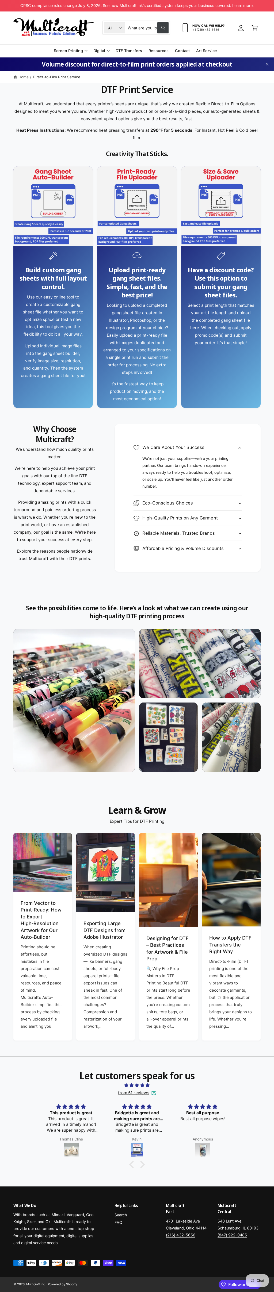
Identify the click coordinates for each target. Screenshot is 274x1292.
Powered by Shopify (62, 1284)
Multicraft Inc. (36, 1284)
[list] (137, 287)
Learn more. (243, 5)
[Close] (267, 64)
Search (121, 1215)
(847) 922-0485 (232, 1235)
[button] (255, 28)
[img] (137, 1085)
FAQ (118, 1222)
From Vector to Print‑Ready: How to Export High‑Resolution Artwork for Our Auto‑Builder (41, 920)
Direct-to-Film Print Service (56, 77)
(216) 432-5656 (180, 1235)
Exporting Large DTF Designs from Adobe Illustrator (104, 930)
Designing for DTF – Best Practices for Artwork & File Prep (167, 948)
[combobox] (148, 28)
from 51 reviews (133, 1092)
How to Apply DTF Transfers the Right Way (230, 944)
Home (23, 77)
